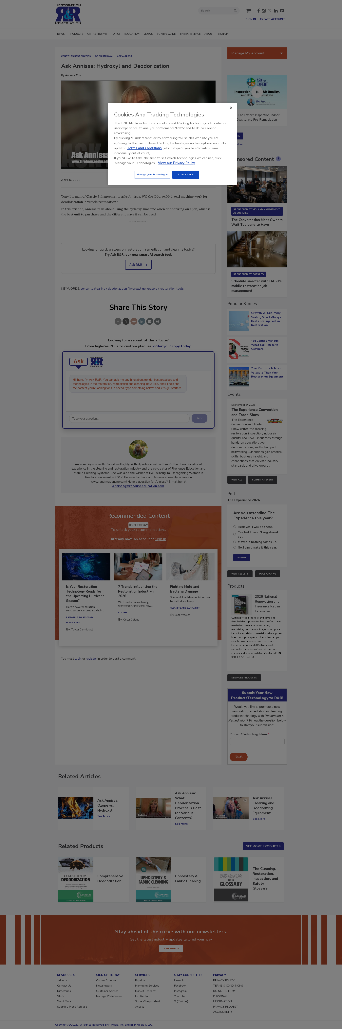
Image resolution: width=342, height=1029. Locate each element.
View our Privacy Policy (176, 163)
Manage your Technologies (152, 174)
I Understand (185, 174)
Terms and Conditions (144, 148)
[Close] (231, 107)
